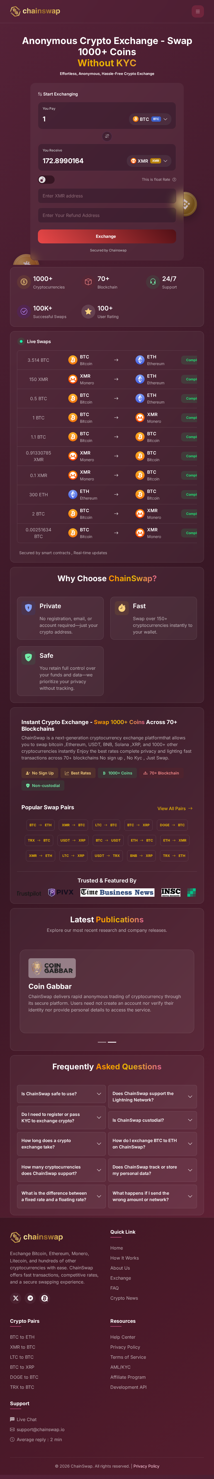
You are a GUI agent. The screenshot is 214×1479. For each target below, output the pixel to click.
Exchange (106, 236)
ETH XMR (174, 840)
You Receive (52, 150)
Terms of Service (128, 1357)
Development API (128, 1387)
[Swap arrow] (107, 136)
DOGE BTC (172, 825)
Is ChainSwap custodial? (138, 1120)
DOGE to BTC (24, 1377)
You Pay (49, 108)
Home (116, 1248)
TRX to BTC (22, 1387)
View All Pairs (171, 808)
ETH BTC (142, 840)
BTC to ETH (22, 1337)
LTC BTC (106, 825)
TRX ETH (174, 856)
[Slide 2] (112, 1042)
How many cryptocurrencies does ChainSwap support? (51, 1170)
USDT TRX (107, 856)
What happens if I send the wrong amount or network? (141, 1196)
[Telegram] (30, 1298)
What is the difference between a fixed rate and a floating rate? (54, 1196)
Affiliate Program (128, 1377)
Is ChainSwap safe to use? (49, 1093)
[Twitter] (15, 1298)
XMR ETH (40, 856)
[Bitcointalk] (44, 1298)
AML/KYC (120, 1367)
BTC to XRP (22, 1367)
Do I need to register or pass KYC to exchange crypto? (50, 1117)
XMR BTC (73, 825)
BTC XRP (138, 825)
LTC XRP (73, 856)
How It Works (124, 1258)
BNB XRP (141, 856)
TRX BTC (39, 840)
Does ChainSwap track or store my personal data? (145, 1170)
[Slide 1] (102, 1042)
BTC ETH (41, 825)
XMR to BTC (22, 1347)
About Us (120, 1268)
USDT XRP (73, 840)
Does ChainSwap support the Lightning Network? (143, 1096)
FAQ (114, 1288)
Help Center (122, 1337)
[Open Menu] (198, 11)
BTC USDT (108, 840)
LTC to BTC (22, 1357)
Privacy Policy (125, 1347)
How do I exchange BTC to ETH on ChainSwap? (145, 1144)
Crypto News (124, 1298)
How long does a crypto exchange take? (46, 1144)
